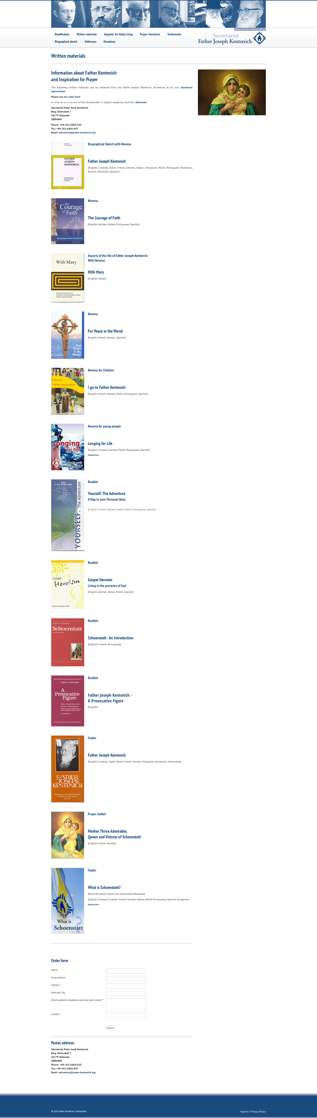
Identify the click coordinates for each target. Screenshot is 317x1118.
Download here (93, 455)
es (247, 29)
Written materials (87, 34)
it (250, 29)
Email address (58, 977)
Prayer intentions (150, 34)
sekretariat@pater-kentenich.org (77, 132)
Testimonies (174, 34)
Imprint (244, 1111)
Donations (109, 41)
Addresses (90, 41)
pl (244, 29)
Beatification (62, 34)
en (240, 29)
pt (254, 29)
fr (264, 29)
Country (55, 1014)
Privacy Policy (258, 1111)
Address (56, 985)
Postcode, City (58, 992)
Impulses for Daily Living (118, 34)
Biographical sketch (66, 41)
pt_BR (259, 29)
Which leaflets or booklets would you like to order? (77, 1000)
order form (74, 96)
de (236, 29)
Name (55, 970)
